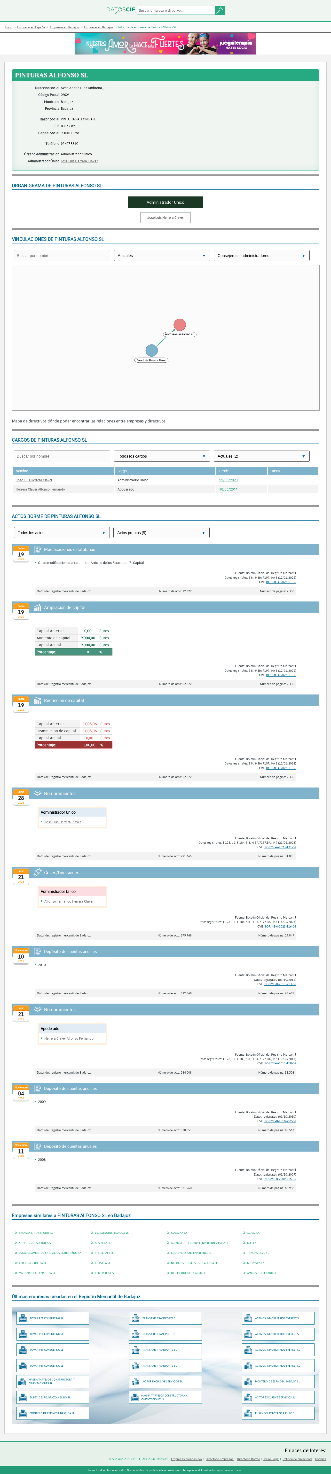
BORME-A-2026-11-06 (281, 582)
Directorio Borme (248, 1459)
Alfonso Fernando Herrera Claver (69, 901)
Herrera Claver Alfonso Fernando (40, 489)
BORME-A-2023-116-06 (280, 926)
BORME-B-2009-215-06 (280, 1179)
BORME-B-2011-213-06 (280, 984)
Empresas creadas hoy (186, 1459)
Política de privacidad (297, 1459)
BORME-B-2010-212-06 (280, 1121)
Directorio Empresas (220, 1459)
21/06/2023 (228, 480)
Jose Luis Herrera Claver (79, 161)
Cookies (320, 1459)
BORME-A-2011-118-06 (280, 1063)
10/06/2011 (228, 489)
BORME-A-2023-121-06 (280, 847)
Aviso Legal (271, 1459)
